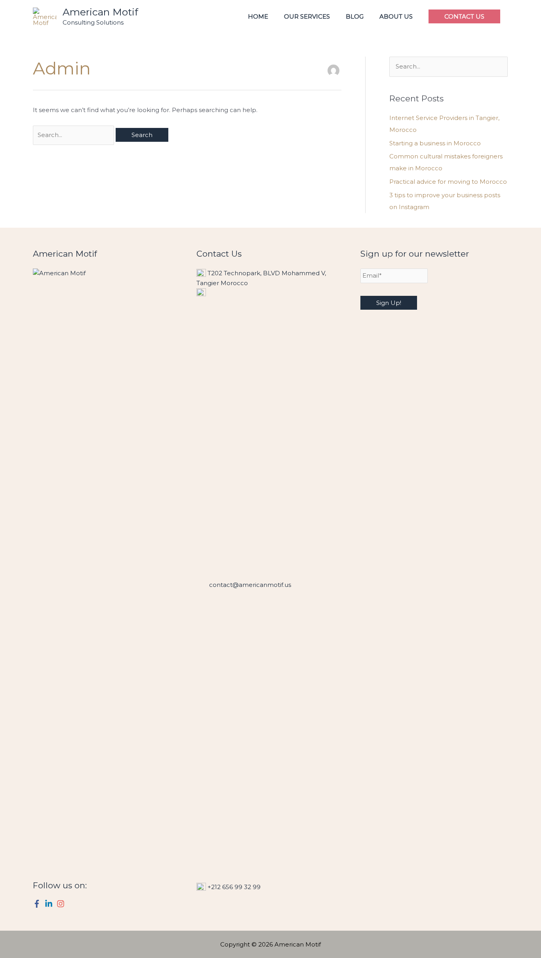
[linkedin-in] (50, 904)
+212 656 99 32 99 (234, 887)
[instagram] (62, 904)
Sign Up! (388, 303)
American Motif (100, 12)
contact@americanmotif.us (250, 585)
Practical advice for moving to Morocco (448, 181)
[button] (464, 16)
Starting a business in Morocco (435, 143)
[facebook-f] (38, 904)
